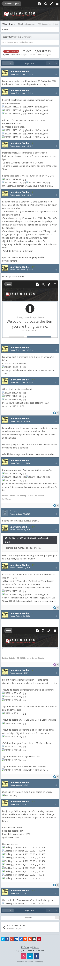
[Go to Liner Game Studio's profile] (5, 73)
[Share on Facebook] (7, 939)
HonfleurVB (42, 538)
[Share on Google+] (12, 939)
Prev (9, 63)
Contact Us (40, 950)
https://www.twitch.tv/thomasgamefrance (36, 601)
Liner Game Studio (13, 54)
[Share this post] (56, 74)
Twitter (30, 956)
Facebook (36, 956)
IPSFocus (35, 947)
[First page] (3, 63)
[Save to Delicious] (21, 939)
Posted (21, 74)
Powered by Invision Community (30, 961)
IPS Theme (25, 947)
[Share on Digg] (16, 939)
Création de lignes (43, 54)
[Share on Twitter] (3, 939)
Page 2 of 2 (30, 63)
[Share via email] (34, 939)
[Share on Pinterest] (39, 939)
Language (19, 950)
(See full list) (53, 24)
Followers (28, 917)
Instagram (23, 956)
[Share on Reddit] (25, 939)
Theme (30, 950)
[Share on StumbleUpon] (30, 939)
